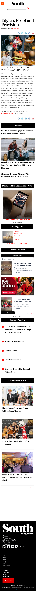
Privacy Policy (14, 585)
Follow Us (6, 542)
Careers (5, 536)
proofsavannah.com (7, 113)
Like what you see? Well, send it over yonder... (24, 31)
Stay (4, 560)
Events (5, 570)
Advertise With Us (9, 540)
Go (4, 564)
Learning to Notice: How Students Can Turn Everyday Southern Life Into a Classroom (17, 165)
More (31, 488)
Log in (22, 546)
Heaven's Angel (11, 351)
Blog (4, 574)
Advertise (16, 238)
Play (4, 558)
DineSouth (7, 566)
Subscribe (16, 231)
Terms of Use (22, 585)
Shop (4, 562)
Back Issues (7, 576)
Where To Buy (18, 233)
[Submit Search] (28, 8)
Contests (6, 572)
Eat (4, 556)
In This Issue (17, 240)
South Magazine (18, 3)
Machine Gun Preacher (14, 341)
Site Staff (15, 28)
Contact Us (17, 236)
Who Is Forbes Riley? (13, 360)
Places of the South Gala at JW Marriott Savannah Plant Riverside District (17, 477)
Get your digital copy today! (17, 243)
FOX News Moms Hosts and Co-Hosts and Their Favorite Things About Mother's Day (18, 329)
